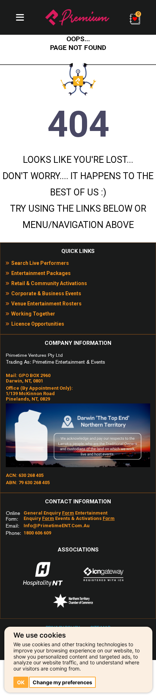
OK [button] (21, 682)
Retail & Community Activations (49, 283)
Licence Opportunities (37, 324)
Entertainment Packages (41, 273)
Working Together (33, 314)
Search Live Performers (40, 263)
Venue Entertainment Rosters (46, 303)
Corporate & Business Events (46, 293)
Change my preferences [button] (62, 682)
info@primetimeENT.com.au (57, 525)
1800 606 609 (37, 533)
